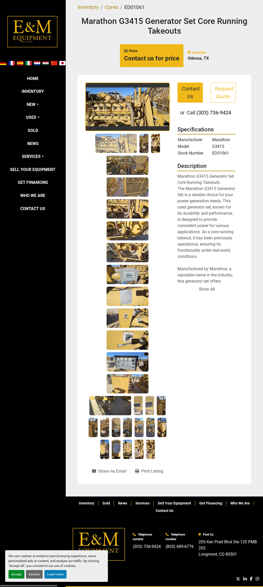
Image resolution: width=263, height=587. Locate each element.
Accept (16, 574)
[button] (33, 104)
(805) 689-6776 (180, 546)
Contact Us (32, 208)
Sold (33, 130)
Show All (207, 289)
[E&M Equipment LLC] (99, 544)
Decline (34, 574)
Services (31, 156)
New (31, 104)
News (33, 143)
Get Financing (33, 182)
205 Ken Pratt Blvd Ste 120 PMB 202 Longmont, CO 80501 (228, 548)
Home (33, 78)
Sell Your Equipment (32, 169)
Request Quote (224, 93)
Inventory (33, 91)
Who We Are (32, 195)
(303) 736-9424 (213, 113)
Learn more (55, 574)
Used (31, 117)
